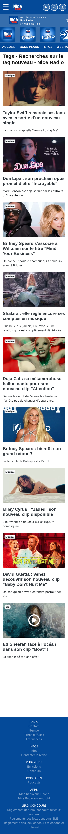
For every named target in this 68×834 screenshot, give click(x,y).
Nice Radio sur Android (34, 798)
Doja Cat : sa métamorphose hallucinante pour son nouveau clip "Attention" (32, 383)
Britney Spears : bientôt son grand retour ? (32, 451)
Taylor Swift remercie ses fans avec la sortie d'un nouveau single (34, 117)
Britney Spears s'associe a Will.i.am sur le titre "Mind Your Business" (30, 248)
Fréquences (34, 739)
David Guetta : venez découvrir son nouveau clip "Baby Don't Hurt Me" (31, 579)
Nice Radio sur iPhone (34, 794)
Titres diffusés (34, 735)
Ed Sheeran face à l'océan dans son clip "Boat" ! (29, 647)
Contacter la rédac (34, 755)
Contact (34, 726)
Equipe (34, 730)
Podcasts (34, 782)
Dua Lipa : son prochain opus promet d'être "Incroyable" (34, 181)
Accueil (8, 46)
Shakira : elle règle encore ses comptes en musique (34, 316)
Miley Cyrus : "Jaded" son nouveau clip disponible (30, 512)
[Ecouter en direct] (46, 7)
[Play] (5, 31)
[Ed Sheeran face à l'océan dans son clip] (34, 620)
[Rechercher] (54, 7)
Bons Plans (29, 46)
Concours (34, 771)
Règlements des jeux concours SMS (34, 818)
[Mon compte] (62, 7)
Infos (48, 46)
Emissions (34, 766)
